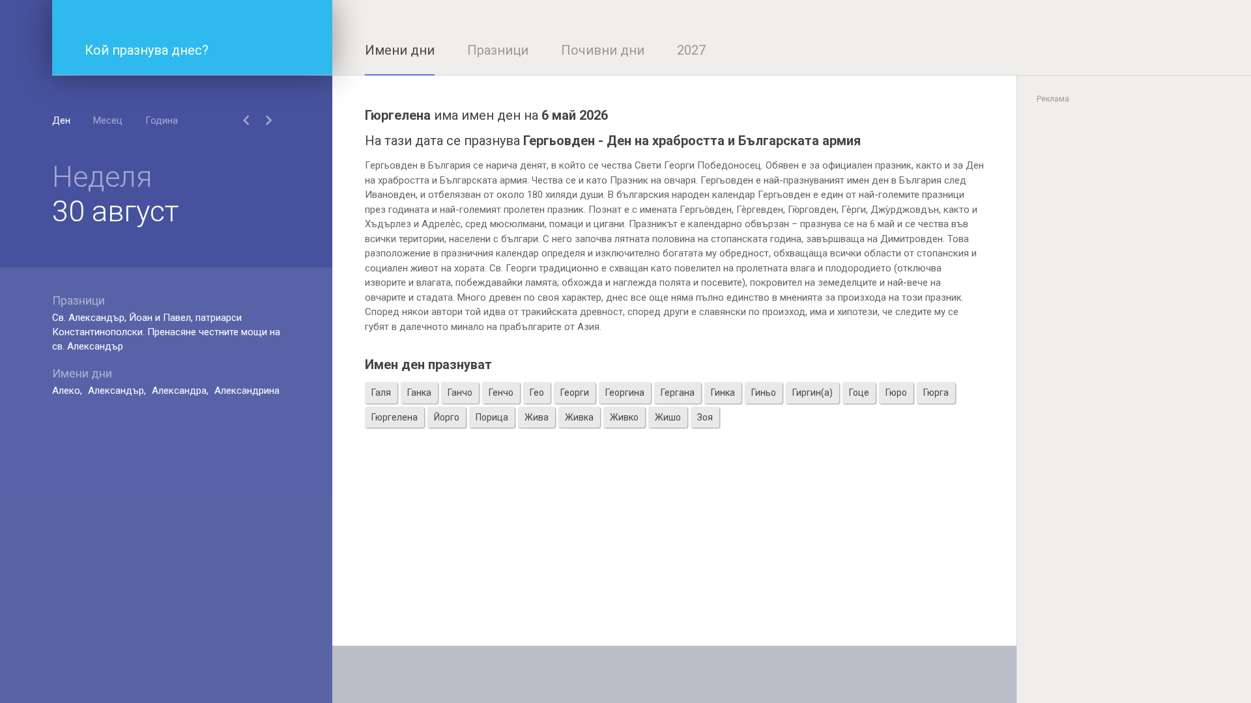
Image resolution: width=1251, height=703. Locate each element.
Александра (179, 390)
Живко (624, 417)
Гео (537, 392)
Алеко (66, 390)
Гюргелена (394, 417)
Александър (116, 390)
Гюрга (936, 392)
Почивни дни (602, 50)
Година (161, 120)
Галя (381, 392)
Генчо (501, 392)
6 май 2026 (574, 115)
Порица (492, 417)
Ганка (419, 392)
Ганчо (460, 392)
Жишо (668, 417)
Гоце (859, 392)
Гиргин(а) (812, 392)
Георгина (624, 392)
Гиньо (763, 392)
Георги (574, 392)
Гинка (723, 392)
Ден (61, 120)
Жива (537, 417)
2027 (691, 50)
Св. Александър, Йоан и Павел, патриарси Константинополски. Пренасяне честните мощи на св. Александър (166, 332)
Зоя (705, 417)
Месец (107, 120)
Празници (497, 50)
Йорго (446, 417)
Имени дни (400, 50)
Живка (579, 417)
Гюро (896, 392)
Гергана (678, 392)
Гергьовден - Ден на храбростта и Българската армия (692, 140)
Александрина (247, 390)
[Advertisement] (674, 554)
